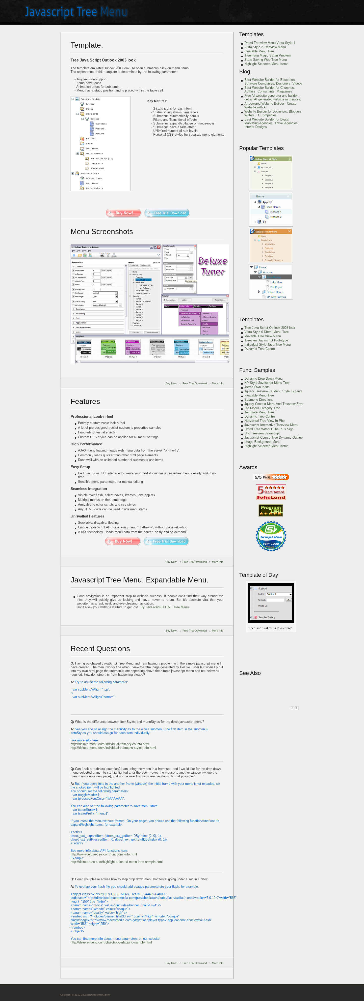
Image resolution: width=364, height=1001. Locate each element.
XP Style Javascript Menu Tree (266, 383)
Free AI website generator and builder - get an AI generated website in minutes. (272, 97)
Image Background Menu (262, 442)
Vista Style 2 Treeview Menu (265, 47)
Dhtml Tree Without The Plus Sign (268, 429)
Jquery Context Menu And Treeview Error (273, 404)
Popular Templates (261, 148)
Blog (244, 71)
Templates (251, 34)
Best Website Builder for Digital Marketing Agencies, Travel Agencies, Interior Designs (271, 123)
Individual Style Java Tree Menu (267, 344)
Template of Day (258, 575)
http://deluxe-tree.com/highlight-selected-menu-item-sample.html (117, 862)
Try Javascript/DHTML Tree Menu (164, 607)
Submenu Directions (258, 399)
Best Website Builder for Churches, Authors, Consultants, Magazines (269, 89)
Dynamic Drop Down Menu (263, 378)
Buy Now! (171, 383)
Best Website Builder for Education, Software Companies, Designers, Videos (273, 81)
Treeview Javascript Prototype (266, 340)
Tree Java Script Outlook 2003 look (269, 328)
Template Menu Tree (259, 412)
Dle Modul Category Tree (262, 408)
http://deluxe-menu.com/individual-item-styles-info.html (110, 744)
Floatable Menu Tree (259, 51)
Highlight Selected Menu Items (266, 64)
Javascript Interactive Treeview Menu (271, 425)
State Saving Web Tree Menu (265, 59)
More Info (217, 383)
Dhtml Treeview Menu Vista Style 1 (269, 43)
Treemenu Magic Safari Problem (267, 55)
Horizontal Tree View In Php (264, 421)
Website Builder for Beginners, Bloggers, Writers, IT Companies (273, 113)
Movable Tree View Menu (262, 336)
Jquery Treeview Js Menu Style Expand (273, 391)
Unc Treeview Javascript (262, 433)
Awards (248, 467)
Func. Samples (257, 370)
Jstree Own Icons (257, 387)
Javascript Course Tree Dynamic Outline (273, 437)
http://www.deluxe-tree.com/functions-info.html (104, 854)
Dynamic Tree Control (260, 349)
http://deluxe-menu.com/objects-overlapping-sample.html (111, 942)
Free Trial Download (194, 383)
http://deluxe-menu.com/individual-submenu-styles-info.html (113, 748)
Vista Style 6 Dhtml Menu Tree (266, 332)
